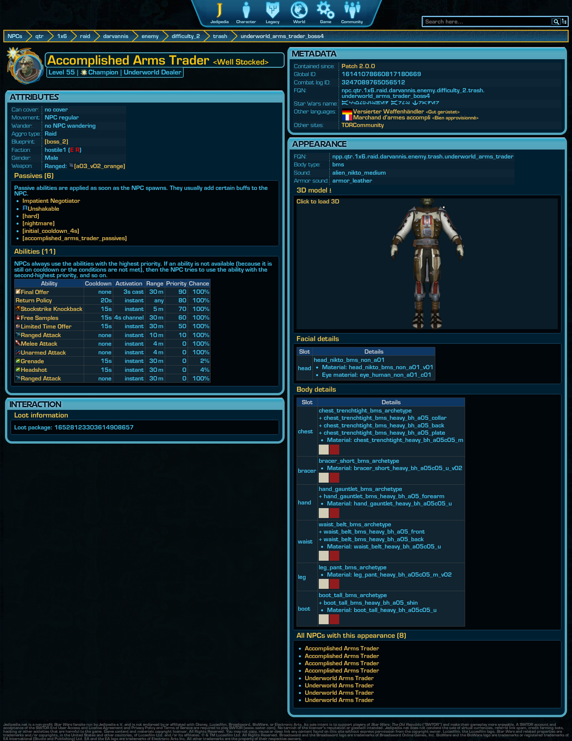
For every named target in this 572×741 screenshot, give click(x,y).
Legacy (272, 21)
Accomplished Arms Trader (342, 648)
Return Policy (34, 300)
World (299, 21)
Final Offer (35, 291)
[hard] (31, 215)
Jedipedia (220, 21)
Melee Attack (39, 343)
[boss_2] (56, 141)
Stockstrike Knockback (51, 308)
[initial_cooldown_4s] (51, 230)
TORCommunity (363, 124)
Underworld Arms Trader (339, 678)
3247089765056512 (373, 82)
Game (325, 21)
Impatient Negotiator (51, 200)
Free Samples (39, 317)
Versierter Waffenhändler (358, 111)
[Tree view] (564, 21)
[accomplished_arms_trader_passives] (75, 238)
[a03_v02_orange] (99, 165)
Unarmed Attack (43, 352)
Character (246, 21)
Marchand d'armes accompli (358, 117)
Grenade (32, 361)
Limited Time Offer (46, 326)
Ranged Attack (41, 334)
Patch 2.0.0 (358, 66)
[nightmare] (39, 223)
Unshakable (43, 208)
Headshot (34, 369)
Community (352, 21)
